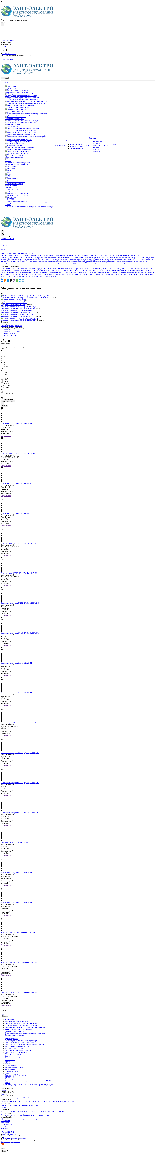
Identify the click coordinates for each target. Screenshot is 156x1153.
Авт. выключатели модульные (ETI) (73, 269)
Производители (6, 1124)
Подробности (6, 436)
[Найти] (2, 24)
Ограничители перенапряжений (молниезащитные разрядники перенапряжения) (30, 269)
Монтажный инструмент (22, 255)
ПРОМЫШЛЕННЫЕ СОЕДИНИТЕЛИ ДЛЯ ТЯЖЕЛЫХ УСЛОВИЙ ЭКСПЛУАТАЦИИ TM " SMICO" (39, 1102)
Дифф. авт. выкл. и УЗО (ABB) (27, 276)
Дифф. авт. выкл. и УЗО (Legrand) (100, 274)
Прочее (71, 255)
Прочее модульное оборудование (123, 270)
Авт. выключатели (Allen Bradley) (60, 270)
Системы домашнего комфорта (120, 255)
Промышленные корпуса (100, 255)
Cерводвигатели (85, 255)
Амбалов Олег (6, 1090)
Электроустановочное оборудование (118, 263)
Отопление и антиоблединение (47, 255)
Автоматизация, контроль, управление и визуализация (114, 259)
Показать (5, 406)
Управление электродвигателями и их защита (77, 259)
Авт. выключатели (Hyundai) (96, 269)
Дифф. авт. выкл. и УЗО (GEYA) (18, 274)
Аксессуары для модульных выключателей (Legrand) (69, 274)
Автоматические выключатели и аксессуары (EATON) (28, 270)
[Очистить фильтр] (2, 403)
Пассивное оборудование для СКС (75, 263)
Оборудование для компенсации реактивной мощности (45, 261)
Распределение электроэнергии (49, 259)
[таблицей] (5, 337)
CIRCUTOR (36, 257)
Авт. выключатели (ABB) (48, 276)
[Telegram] (23, 280)
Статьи (3, 1107)
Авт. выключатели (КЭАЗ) (134, 269)
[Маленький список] (1, 339)
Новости (4, 1094)
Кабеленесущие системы (96, 263)
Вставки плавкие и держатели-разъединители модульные (103, 272)
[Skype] (20, 280)
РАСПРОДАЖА (7, 255)
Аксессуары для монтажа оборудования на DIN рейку (92, 270)
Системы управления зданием (51, 257)
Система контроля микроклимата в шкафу (23, 259)
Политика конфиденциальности (14, 1138)
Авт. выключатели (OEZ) (115, 269)
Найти (4, 1151)
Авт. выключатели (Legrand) (122, 274)
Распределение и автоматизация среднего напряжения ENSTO (85, 257)
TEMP (7, 257)
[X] (11, 280)
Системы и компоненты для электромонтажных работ (42, 263)
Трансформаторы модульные (15, 272)
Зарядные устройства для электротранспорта (124, 261)
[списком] (3, 337)
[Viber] (14, 280)
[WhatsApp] (17, 280)
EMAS (76, 255)
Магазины (4, 1126)
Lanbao (33, 255)
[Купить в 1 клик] (2, 408)
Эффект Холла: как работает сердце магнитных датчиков (21, 1119)
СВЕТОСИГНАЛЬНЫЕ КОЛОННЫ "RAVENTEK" (20, 1105)
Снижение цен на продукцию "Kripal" (15, 1098)
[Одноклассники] (5, 280)
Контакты (4, 1128)
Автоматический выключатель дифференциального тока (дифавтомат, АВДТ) (54, 272)
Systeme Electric (89, 261)
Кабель (110, 257)
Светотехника (63, 255)
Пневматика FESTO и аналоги (20, 257)
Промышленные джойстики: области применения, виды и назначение (26, 1115)
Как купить (5, 1123)
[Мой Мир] (8, 280)
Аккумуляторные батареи (16, 261)
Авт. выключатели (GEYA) (40, 274)
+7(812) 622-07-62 (7, 40)
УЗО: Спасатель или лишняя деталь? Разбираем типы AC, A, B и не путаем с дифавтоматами (34, 1111)
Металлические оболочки (75, 261)
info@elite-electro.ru (9, 54)
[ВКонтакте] (2, 280)
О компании (5, 1121)
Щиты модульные (101, 261)
